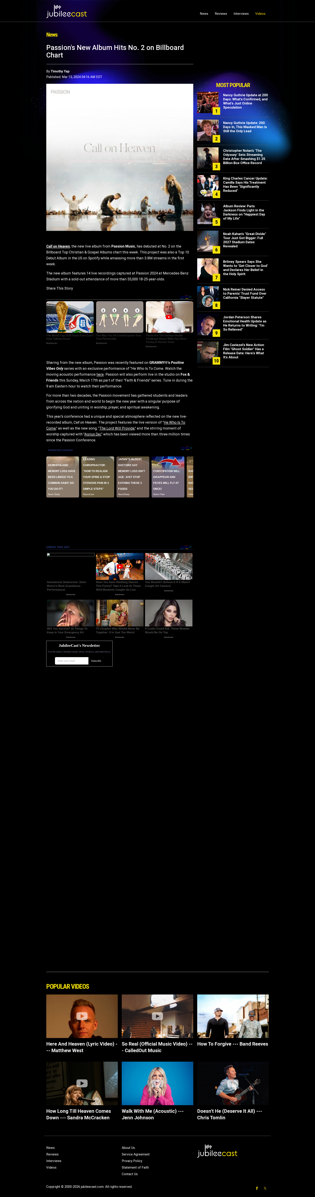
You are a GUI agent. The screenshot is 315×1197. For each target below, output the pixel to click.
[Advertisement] (233, 61)
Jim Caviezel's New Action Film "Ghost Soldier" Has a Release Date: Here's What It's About (243, 351)
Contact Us (130, 1174)
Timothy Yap (60, 71)
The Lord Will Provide (117, 428)
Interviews (241, 14)
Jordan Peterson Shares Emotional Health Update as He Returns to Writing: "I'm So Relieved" (244, 323)
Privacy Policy (132, 1161)
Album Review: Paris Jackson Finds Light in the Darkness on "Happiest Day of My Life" (244, 212)
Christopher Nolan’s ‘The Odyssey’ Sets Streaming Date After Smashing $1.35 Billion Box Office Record (244, 157)
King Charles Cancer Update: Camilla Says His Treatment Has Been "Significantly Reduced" (245, 184)
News (204, 14)
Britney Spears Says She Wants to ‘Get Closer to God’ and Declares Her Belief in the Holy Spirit (245, 268)
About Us (128, 1148)
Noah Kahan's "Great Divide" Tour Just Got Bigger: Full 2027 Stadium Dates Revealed (244, 240)
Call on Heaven (58, 246)
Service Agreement (136, 1154)
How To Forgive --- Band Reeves (232, 1044)
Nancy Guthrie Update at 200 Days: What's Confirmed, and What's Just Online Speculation (245, 101)
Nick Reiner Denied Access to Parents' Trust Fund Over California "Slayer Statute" (244, 293)
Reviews (221, 14)
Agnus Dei (92, 434)
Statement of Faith (135, 1167)
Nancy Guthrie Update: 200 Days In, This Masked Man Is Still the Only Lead (245, 127)
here (100, 374)
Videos (260, 14)
